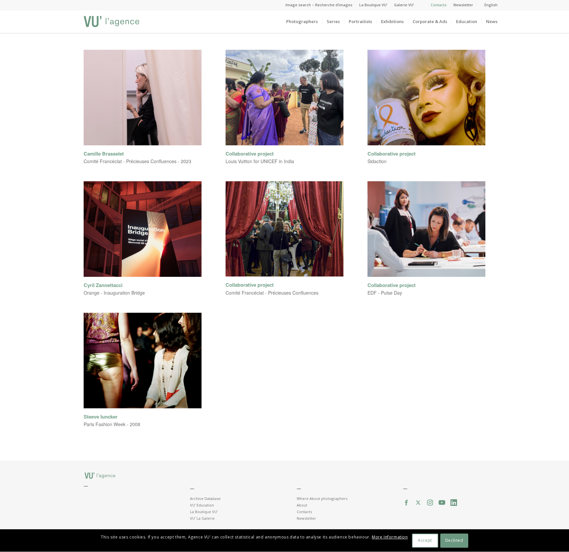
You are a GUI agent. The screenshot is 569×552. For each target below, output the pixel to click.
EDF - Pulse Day (384, 292)
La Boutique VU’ (373, 4)
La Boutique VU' (204, 511)
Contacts (439, 4)
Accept (425, 540)
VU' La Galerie (202, 518)
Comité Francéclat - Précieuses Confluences (272, 292)
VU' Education (202, 505)
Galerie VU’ (404, 4)
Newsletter (463, 4)
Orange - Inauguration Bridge (114, 292)
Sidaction (377, 161)
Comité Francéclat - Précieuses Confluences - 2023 (137, 161)
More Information (390, 537)
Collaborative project (250, 153)
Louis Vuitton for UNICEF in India (260, 161)
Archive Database (205, 498)
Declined (454, 540)
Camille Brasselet (104, 153)
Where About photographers (322, 498)
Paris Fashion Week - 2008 (112, 424)
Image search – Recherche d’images (318, 4)
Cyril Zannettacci (103, 285)
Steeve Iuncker (101, 416)
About (302, 505)
